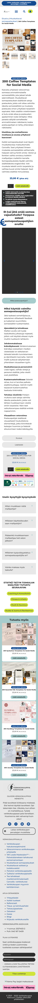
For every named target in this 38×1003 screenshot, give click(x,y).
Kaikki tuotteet (13, 900)
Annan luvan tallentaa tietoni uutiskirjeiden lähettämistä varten (18, 966)
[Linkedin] (28, 824)
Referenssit (12, 903)
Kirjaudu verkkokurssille (18, 919)
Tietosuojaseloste (14, 909)
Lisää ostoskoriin (22, 186)
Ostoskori (11, 911)
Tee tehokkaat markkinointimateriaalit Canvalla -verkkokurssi (17, 879)
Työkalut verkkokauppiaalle (19, 874)
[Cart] (30, 11)
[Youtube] (22, 824)
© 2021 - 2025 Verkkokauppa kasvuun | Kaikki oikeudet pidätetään (19, 997)
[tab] (19, 301)
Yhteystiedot (12, 898)
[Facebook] (9, 824)
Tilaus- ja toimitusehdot (17, 906)
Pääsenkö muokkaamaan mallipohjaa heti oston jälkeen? (17, 538)
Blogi (9, 917)
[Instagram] (16, 824)
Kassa (9, 914)
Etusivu (5, 19)
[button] (16, 11)
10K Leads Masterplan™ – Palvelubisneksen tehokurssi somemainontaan (20, 857)
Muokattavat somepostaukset (20, 863)
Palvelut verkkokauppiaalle (19, 871)
